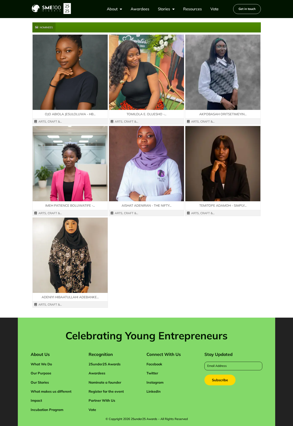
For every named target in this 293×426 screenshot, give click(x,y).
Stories (164, 8)
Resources (192, 8)
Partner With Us (102, 400)
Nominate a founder (105, 382)
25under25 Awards (105, 364)
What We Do (41, 364)
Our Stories (40, 382)
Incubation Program (47, 410)
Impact (36, 400)
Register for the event (106, 391)
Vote (214, 8)
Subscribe (220, 380)
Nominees (46, 27)
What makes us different (51, 391)
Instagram (154, 382)
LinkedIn (153, 391)
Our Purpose (41, 373)
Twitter (152, 373)
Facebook (154, 364)
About (112, 8)
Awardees (140, 8)
